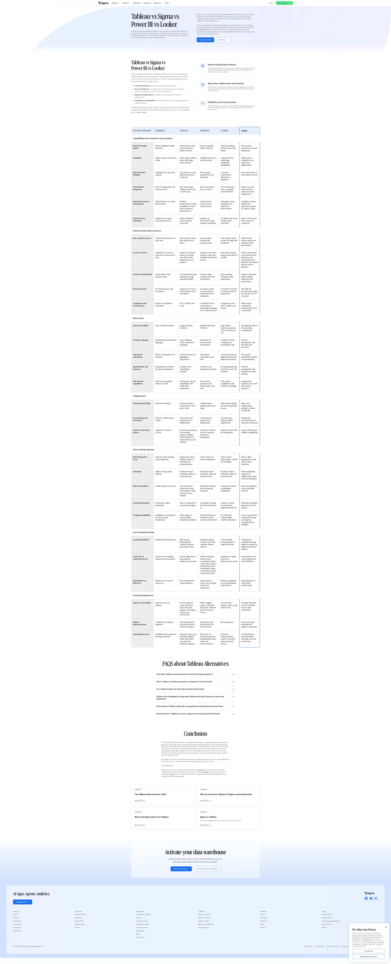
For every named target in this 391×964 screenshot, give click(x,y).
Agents (15, 914)
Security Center (327, 914)
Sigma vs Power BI (204, 914)
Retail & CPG (79, 921)
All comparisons (203, 927)
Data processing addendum (331, 921)
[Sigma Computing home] (103, 3)
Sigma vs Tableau (204, 918)
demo (172, 774)
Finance (77, 927)
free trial (201, 770)
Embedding (17, 927)
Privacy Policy (308, 946)
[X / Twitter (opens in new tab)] (376, 898)
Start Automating (180, 869)
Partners (263, 927)
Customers (147, 3)
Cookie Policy (319, 946)
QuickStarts (140, 931)
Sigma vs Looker (203, 921)
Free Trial (221, 40)
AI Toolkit (16, 918)
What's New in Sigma (143, 914)
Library (139, 918)
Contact (205, 772)
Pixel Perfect (17, 931)
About (262, 924)
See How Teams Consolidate (207, 869)
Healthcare (78, 918)
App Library (137, 3)
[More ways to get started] (290, 3)
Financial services (80, 914)
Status (324, 927)
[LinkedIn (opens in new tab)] (366, 898)
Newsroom (263, 921)
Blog (138, 934)
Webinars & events (143, 924)
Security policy (327, 918)
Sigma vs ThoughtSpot (206, 924)
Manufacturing (79, 924)
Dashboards (17, 924)
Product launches (142, 921)
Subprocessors (327, 924)
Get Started (282, 3)
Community (140, 937)
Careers (262, 914)
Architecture (17, 921)
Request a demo (205, 40)
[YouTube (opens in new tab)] (371, 898)
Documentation (142, 927)
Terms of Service (332, 946)
